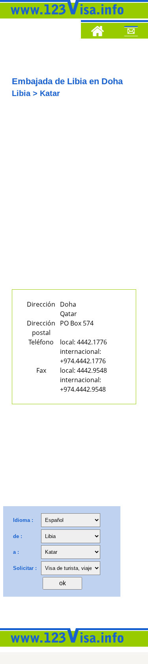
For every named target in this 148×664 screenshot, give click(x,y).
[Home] (97, 32)
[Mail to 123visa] (131, 32)
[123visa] (65, 17)
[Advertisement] (74, 199)
